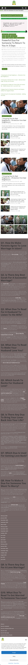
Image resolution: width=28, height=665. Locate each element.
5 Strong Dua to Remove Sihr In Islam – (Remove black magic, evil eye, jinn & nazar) (17, 135)
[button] (26, 639)
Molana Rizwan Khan (15, 47)
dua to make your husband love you (11, 362)
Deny (14, 656)
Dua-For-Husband (5, 626)
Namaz (5, 328)
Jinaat (7, 37)
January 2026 (4, 518)
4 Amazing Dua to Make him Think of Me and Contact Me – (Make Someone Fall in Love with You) (18, 143)
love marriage (15, 254)
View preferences (14, 660)
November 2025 (4, 522)
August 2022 (3, 555)
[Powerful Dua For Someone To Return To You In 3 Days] (14, 18)
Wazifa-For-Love (21, 37)
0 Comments (23, 47)
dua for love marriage (15, 572)
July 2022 (3, 557)
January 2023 (4, 546)
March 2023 (3, 542)
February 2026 (4, 515)
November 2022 (4, 550)
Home (1, 10)
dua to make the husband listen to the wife (12, 334)
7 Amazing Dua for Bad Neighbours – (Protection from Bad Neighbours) (14, 120)
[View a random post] (25, 8)
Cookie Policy (10, 663)
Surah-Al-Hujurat (19, 465)
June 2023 (3, 535)
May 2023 (3, 537)
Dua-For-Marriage (5, 632)
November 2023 (4, 531)
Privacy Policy (16, 663)
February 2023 (4, 544)
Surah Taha (18, 297)
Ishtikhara (8, 36)
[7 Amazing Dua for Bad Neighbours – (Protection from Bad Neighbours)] (14, 100)
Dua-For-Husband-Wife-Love (7, 628)
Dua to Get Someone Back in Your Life (13, 53)
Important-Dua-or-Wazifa (6, 635)
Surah (15, 37)
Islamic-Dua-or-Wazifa (7, 116)
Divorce (2, 624)
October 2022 (4, 552)
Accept (14, 652)
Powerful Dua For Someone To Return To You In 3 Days (13, 43)
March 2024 (3, 524)
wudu (10, 473)
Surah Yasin (6, 283)
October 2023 (4, 533)
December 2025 (4, 520)
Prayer (11, 37)
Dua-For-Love (5, 34)
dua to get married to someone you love (12, 616)
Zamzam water (14, 504)
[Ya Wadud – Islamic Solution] (2, 8)
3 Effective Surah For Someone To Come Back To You (13, 49)
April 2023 (3, 539)
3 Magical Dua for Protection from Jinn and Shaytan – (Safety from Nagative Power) (18, 150)
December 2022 (4, 548)
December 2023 (4, 528)
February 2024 (4, 526)
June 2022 (3, 559)
